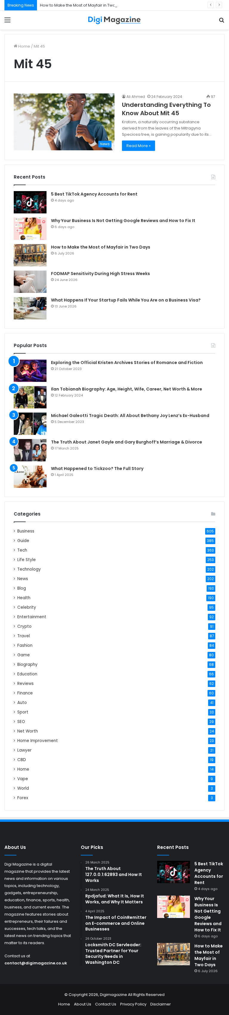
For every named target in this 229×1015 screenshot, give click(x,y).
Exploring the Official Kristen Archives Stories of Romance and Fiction (127, 363)
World (23, 788)
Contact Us (105, 1004)
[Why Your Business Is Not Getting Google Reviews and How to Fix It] (30, 229)
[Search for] (222, 22)
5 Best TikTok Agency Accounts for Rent (94, 194)
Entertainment (31, 617)
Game (23, 655)
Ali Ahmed (135, 96)
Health (23, 598)
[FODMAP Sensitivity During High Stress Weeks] (30, 282)
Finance (25, 693)
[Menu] (7, 22)
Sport (22, 712)
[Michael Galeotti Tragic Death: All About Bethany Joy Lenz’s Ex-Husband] (30, 424)
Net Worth (27, 731)
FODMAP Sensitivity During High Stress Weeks (100, 274)
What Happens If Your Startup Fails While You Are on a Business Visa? (126, 300)
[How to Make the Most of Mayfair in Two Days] (30, 255)
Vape (22, 779)
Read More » (138, 146)
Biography (27, 664)
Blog (21, 588)
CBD (21, 760)
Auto (22, 702)
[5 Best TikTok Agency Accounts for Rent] (30, 202)
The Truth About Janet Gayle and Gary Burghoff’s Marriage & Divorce (126, 442)
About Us (82, 1004)
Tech (22, 550)
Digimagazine (114, 994)
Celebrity (26, 607)
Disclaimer (160, 1004)
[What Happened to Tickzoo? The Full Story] (30, 477)
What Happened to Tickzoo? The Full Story (97, 468)
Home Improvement (37, 741)
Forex (22, 798)
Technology (29, 569)
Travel (23, 636)
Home (23, 46)
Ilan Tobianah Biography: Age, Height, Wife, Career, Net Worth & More (126, 389)
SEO (21, 721)
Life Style (26, 560)
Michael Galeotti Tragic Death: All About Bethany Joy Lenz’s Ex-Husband (130, 416)
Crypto (24, 626)
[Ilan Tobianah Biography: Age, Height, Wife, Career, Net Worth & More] (30, 397)
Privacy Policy (133, 1004)
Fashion (25, 645)
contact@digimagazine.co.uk (35, 963)
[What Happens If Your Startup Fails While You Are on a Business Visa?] (30, 308)
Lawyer (24, 750)
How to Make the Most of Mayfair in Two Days (83, 5)
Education (27, 674)
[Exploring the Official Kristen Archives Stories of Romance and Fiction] (30, 371)
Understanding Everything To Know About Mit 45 (166, 109)
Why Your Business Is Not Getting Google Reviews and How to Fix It (123, 221)
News (22, 579)
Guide (23, 541)
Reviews (25, 683)
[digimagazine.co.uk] (114, 20)
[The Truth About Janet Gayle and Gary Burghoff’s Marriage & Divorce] (30, 450)
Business (25, 531)
